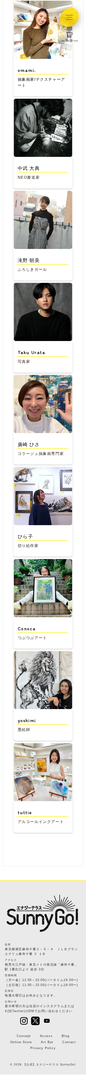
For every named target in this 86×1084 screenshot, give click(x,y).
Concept (24, 1036)
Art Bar (47, 1042)
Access (46, 1036)
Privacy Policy (43, 1048)
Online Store (21, 1042)
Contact (69, 1042)
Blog (65, 1036)
